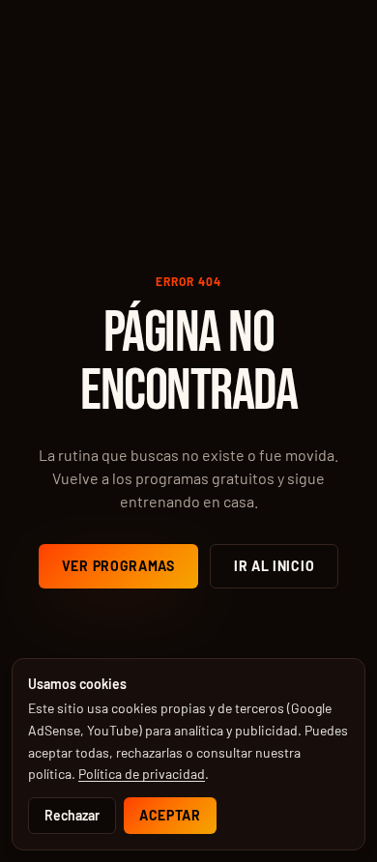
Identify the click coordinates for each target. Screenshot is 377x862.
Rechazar (72, 815)
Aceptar (170, 815)
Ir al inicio (274, 566)
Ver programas (118, 566)
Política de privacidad (141, 773)
